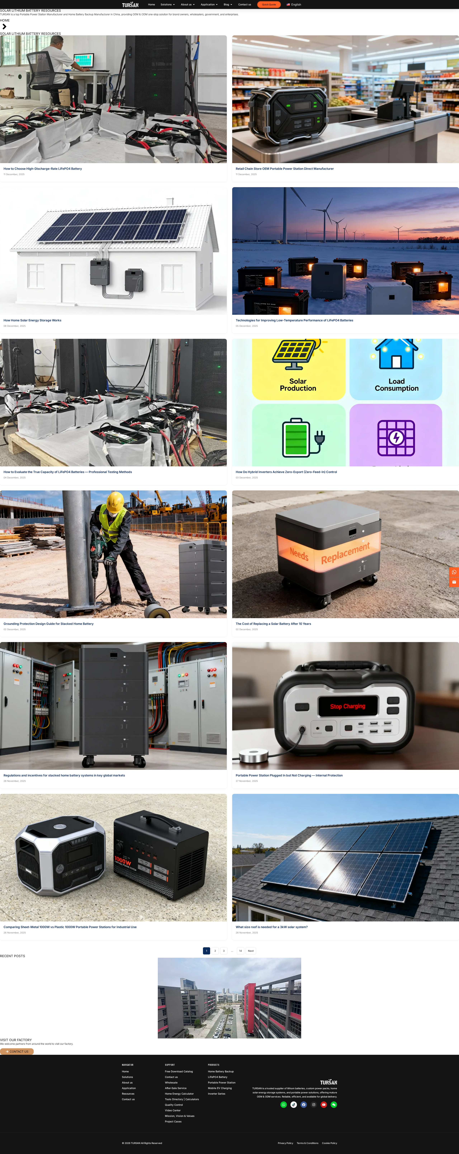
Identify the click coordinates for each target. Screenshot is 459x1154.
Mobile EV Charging (220, 1088)
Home (5, 20)
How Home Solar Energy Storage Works (32, 320)
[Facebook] (304, 1104)
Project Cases (173, 1121)
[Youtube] (324, 1104)
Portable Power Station (221, 1082)
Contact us (128, 1099)
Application (129, 1088)
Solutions (127, 1076)
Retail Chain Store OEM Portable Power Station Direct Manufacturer (285, 168)
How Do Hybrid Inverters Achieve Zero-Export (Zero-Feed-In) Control (286, 472)
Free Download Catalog (179, 1071)
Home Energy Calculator (179, 1093)
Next (251, 950)
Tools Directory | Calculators (182, 1099)
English (295, 4)
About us (127, 1082)
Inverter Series (216, 1093)
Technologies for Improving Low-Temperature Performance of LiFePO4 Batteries (294, 320)
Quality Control (174, 1104)
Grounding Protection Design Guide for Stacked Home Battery (49, 624)
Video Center (173, 1110)
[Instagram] (314, 1104)
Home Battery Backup (221, 1071)
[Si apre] (174, 4)
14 (241, 949)
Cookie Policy (329, 1143)
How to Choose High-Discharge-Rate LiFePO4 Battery (43, 168)
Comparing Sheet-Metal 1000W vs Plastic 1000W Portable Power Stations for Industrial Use (70, 927)
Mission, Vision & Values (180, 1115)
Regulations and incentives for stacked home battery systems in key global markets (64, 775)
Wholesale (171, 1082)
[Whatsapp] (283, 1104)
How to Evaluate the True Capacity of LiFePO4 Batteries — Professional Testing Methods (68, 472)
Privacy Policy (285, 1143)
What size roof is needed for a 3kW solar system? (272, 927)
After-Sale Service (175, 1088)
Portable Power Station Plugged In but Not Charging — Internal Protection (289, 775)
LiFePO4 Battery (217, 1076)
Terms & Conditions (307, 1143)
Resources (128, 1093)
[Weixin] (334, 1104)
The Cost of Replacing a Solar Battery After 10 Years (273, 624)
